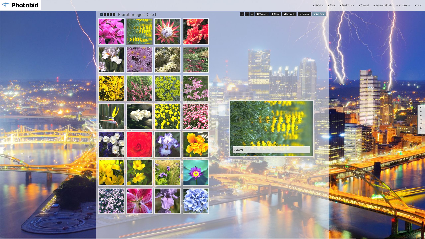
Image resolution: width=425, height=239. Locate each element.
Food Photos (348, 5)
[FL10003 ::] (167, 31)
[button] (242, 14)
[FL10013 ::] (111, 116)
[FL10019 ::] (167, 144)
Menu (332, 5)
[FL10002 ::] (139, 31)
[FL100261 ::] (139, 201)
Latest (419, 5)
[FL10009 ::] (111, 88)
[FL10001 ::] (111, 31)
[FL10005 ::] (111, 59)
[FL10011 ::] (167, 88)
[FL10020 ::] (195, 144)
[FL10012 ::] (195, 88)
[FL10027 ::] (167, 201)
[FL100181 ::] (139, 144)
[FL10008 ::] (195, 59)
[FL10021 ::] (111, 172)
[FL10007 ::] (167, 59)
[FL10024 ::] (195, 172)
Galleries (319, 5)
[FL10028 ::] (195, 201)
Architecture (404, 5)
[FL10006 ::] (139, 59)
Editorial (364, 5)
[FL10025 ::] (111, 201)
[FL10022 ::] (139, 172)
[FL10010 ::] (139, 88)
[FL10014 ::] (139, 116)
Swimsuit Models (383, 5)
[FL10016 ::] (195, 116)
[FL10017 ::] (111, 144)
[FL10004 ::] (195, 31)
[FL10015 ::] (167, 116)
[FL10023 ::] (167, 172)
